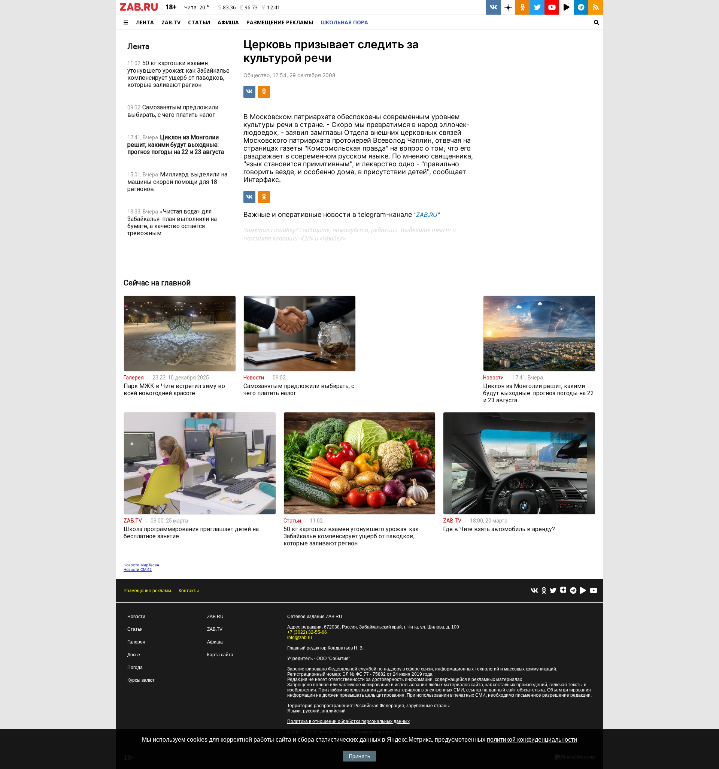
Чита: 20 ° (196, 7)
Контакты (189, 590)
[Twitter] (553, 591)
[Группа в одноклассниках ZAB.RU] (522, 7)
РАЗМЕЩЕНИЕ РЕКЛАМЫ (279, 22)
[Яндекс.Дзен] (563, 591)
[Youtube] (593, 591)
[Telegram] (573, 591)
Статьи (199, 22)
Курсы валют (141, 680)
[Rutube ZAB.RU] (566, 7)
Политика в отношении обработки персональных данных (348, 721)
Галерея (136, 642)
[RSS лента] (595, 7)
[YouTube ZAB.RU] (551, 7)
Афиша (228, 22)
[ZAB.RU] (139, 9)
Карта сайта (220, 654)
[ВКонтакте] (534, 591)
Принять (359, 756)
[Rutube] (583, 591)
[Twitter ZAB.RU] (537, 7)
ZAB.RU (215, 616)
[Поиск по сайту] (487, 22)
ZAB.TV (170, 22)
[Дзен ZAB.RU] (508, 7)
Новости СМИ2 (138, 569)
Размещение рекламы (147, 590)
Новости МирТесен (141, 565)
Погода (135, 667)
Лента (145, 22)
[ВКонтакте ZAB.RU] (493, 7)
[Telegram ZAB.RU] (581, 7)
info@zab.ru (299, 637)
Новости (136, 616)
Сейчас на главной (157, 282)
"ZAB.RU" (427, 214)
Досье (133, 654)
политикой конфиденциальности (532, 739)
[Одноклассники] (544, 591)
